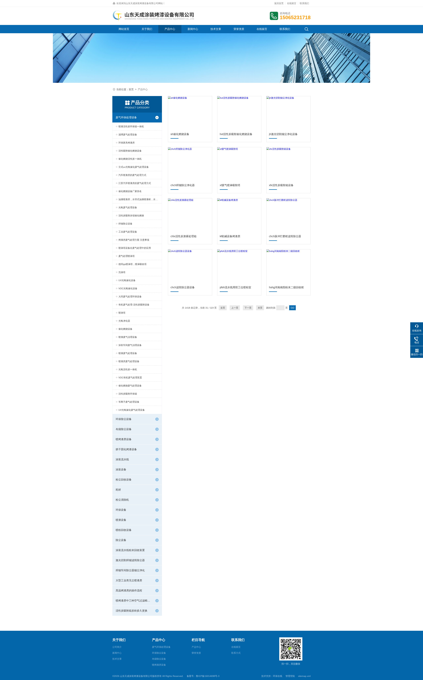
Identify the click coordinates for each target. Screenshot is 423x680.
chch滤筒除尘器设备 (183, 287)
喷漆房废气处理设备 (128, 361)
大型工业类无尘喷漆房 (129, 580)
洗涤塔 (121, 272)
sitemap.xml (304, 676)
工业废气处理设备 (127, 231)
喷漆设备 (121, 520)
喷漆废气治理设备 (127, 337)
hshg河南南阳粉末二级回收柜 (286, 287)
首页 (131, 89)
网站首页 (124, 29)
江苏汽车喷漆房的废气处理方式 (134, 183)
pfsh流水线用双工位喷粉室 (235, 287)
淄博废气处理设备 (127, 134)
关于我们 (147, 29)
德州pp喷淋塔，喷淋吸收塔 (132, 264)
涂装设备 (121, 469)
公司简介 (117, 647)
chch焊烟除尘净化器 (183, 185)
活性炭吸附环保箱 (127, 393)
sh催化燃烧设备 (180, 134)
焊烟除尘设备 (125, 223)
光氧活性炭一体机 (127, 369)
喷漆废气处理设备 (127, 353)
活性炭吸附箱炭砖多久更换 (131, 610)
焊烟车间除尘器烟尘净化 (130, 570)
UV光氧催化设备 (126, 280)
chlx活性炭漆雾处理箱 (183, 236)
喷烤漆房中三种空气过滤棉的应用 (134, 600)
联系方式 (236, 653)
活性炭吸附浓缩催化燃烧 (131, 215)
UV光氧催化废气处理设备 (131, 410)
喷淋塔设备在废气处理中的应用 (134, 248)
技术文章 (216, 29)
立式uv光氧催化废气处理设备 (133, 167)
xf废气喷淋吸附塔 (230, 185)
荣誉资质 (239, 29)
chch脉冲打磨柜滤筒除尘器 (285, 236)
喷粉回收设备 (124, 530)
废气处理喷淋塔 (126, 256)
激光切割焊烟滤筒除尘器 (130, 560)
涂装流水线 (122, 459)
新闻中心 (193, 29)
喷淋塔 (121, 312)
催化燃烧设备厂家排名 (130, 191)
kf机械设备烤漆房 (230, 236)
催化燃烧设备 (125, 329)
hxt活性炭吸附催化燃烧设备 (236, 134)
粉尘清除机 (122, 499)
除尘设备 (121, 540)
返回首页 (279, 3)
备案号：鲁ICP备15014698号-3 (203, 676)
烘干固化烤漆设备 (126, 449)
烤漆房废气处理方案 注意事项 (133, 240)
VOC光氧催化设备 (127, 288)
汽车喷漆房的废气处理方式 (132, 175)
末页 (260, 307)
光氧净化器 (124, 321)
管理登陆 (290, 676)
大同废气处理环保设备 (130, 296)
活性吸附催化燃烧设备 (130, 150)
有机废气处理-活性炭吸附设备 (133, 304)
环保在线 (277, 676)
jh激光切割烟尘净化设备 (283, 134)
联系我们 (304, 3)
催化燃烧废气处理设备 (130, 385)
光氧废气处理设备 (127, 207)
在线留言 (291, 3)
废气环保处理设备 (126, 117)
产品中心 (170, 29)
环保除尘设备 (124, 419)
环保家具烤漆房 (126, 142)
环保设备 (121, 509)
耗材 (118, 489)
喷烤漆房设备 (124, 439)
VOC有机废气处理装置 (130, 377)
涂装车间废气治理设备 (130, 345)
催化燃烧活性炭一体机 (130, 159)
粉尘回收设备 (124, 479)
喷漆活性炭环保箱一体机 (131, 126)
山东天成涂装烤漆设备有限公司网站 (144, 3)
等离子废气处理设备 (128, 401)
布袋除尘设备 (124, 429)
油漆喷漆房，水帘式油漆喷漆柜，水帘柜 (139, 199)
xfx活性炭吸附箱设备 (281, 185)
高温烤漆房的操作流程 (129, 590)
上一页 (234, 307)
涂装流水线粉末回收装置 (130, 550)
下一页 (248, 307)
